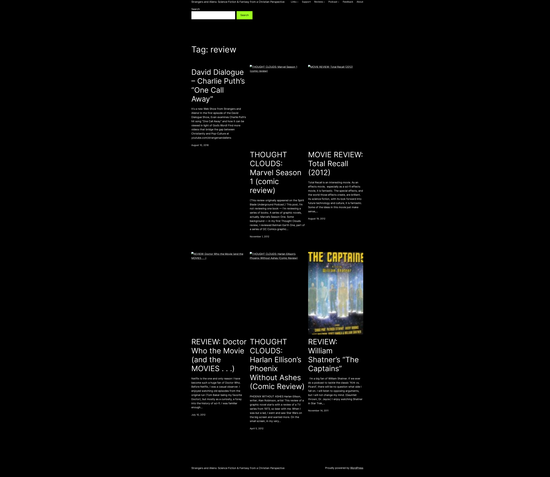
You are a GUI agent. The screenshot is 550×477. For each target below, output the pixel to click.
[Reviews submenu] (324, 2)
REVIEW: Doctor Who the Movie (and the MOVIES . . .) (218, 355)
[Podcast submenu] (338, 2)
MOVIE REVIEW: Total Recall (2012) (335, 163)
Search (195, 9)
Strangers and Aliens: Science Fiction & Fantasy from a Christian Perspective (237, 1)
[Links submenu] (297, 2)
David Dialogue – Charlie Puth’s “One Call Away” (218, 85)
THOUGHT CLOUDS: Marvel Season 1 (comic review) (275, 172)
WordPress (356, 467)
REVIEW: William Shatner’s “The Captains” (333, 355)
